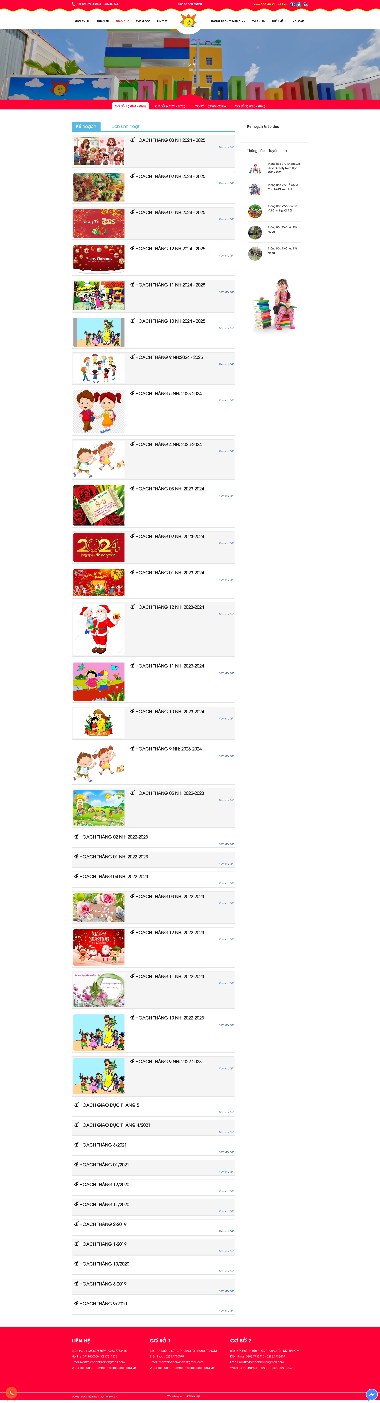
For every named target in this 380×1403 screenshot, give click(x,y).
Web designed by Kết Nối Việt (183, 1396)
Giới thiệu (82, 21)
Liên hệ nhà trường (190, 3)
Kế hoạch (86, 126)
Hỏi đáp (298, 21)
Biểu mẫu (279, 21)
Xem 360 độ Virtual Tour (270, 4)
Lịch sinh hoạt (125, 126)
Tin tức (162, 21)
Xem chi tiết (226, 147)
